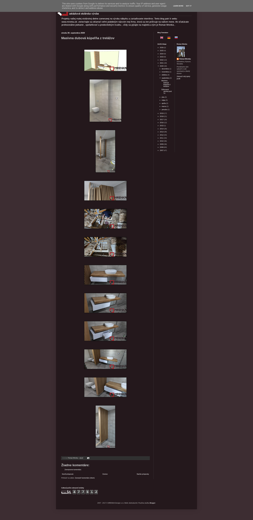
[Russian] (175, 38)
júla (163, 97)
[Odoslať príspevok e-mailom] (88, 458)
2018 (162, 116)
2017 (162, 120)
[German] (168, 38)
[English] (160, 38)
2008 (162, 147)
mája (164, 100)
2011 (162, 138)
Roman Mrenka (185, 59)
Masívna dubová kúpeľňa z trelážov (166, 83)
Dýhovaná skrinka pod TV (166, 91)
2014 (162, 129)
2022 (162, 60)
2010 (162, 141)
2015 (162, 126)
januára (165, 109)
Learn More (178, 6)
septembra (166, 78)
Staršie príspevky (143, 474)
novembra (165, 72)
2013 (162, 132)
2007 (162, 150)
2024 (162, 54)
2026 (162, 48)
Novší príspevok (67, 474)
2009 (162, 144)
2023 (162, 57)
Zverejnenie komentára (73, 470)
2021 (162, 63)
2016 (162, 123)
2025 (162, 51)
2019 (162, 113)
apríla (164, 103)
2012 (162, 135)
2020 (162, 66)
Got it (189, 6)
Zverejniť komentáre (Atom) (85, 478)
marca (164, 106)
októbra (164, 75)
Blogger (152, 503)
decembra (165, 69)
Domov (105, 474)
